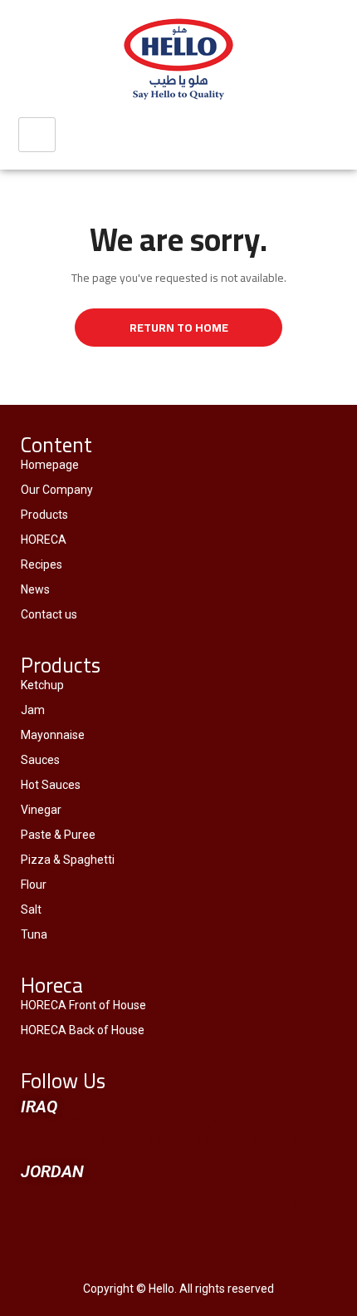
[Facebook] (82, 1139)
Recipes (41, 564)
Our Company (57, 489)
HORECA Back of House (82, 1030)
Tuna (34, 934)
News (35, 589)
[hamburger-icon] (37, 134)
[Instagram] (275, 1139)
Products (44, 514)
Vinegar (41, 809)
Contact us (49, 614)
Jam (33, 710)
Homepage (50, 464)
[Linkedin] (226, 1139)
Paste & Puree (58, 834)
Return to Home (179, 327)
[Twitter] (130, 1139)
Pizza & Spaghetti (68, 859)
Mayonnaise (53, 735)
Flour (33, 884)
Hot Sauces (51, 784)
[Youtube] (178, 1139)
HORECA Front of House (83, 1005)
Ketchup (42, 685)
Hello (161, 1288)
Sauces (40, 759)
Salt (31, 909)
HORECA (43, 539)
